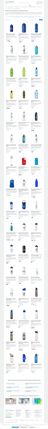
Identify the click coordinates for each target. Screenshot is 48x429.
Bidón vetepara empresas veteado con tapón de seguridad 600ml (11, 57)
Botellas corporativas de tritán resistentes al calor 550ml (36, 211)
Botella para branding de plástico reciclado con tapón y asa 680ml (36, 145)
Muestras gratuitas (27, 416)
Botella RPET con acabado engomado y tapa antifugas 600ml (23, 79)
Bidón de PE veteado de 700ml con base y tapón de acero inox (24, 56)
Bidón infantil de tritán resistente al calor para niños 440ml (11, 211)
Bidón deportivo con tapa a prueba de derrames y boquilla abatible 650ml (11, 299)
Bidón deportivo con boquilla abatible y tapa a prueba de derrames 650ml (11, 255)
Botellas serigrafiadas (18, 414)
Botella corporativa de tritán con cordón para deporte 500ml (11, 78)
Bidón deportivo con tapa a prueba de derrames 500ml (10, 34)
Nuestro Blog (17, 416)
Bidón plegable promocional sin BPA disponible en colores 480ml (11, 189)
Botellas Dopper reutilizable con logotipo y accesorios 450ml (11, 233)
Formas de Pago (27, 415)
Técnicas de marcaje (18, 415)
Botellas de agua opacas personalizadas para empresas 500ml (23, 34)
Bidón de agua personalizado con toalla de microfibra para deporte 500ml (24, 212)
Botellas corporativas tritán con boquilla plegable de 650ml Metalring (11, 343)
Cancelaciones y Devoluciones (29, 414)
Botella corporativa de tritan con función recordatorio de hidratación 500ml (11, 123)
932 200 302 (40, 1)
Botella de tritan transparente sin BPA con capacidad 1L (24, 123)
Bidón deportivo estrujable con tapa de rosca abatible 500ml (24, 255)
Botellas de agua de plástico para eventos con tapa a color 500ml (24, 321)
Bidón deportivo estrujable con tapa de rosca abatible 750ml (11, 277)
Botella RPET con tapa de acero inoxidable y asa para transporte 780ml (36, 365)
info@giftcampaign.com (38, 412)
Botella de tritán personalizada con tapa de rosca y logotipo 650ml (36, 321)
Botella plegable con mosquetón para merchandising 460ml (36, 167)
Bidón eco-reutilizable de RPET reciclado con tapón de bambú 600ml (11, 145)
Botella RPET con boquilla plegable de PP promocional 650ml (35, 343)
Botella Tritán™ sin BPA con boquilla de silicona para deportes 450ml (10, 365)
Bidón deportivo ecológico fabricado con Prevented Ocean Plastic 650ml (24, 343)
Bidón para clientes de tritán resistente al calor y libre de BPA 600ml (24, 365)
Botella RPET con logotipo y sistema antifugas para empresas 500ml (36, 57)
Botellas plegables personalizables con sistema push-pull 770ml (23, 167)
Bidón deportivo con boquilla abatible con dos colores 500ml (24, 233)
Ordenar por (32, 19)
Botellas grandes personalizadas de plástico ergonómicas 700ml (36, 34)
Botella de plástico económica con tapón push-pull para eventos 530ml (36, 233)
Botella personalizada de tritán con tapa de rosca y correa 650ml (36, 299)
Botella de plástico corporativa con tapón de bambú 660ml (23, 145)
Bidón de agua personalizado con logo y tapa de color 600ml (11, 321)
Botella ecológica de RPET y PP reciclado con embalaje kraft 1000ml (36, 79)
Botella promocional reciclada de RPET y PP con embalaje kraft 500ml (11, 101)
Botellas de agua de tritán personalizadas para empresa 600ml (35, 101)
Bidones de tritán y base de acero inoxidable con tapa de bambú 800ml (11, 167)
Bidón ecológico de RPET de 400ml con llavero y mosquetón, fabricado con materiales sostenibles (24, 190)
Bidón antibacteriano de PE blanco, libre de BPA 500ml (35, 277)
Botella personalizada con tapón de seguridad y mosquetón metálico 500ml (36, 190)
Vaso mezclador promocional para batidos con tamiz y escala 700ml (24, 299)
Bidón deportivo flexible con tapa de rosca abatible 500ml (36, 255)
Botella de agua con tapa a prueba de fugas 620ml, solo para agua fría (36, 123)
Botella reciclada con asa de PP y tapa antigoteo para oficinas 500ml (24, 101)
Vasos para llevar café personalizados (18, 411)
